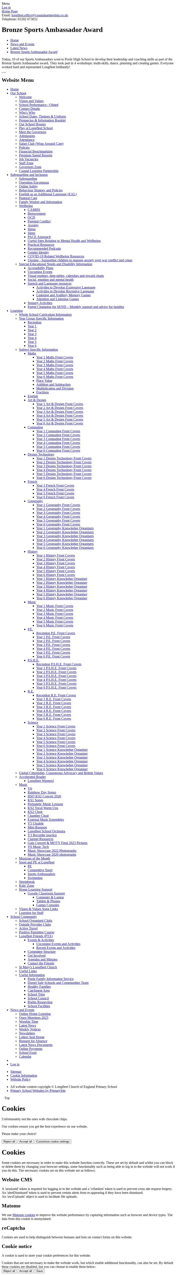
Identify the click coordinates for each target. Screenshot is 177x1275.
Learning (16, 310)
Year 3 (32, 334)
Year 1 (32, 326)
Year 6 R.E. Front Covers (53, 718)
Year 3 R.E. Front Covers (53, 707)
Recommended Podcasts (44, 248)
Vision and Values (31, 101)
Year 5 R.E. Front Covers (53, 714)
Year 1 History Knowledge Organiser (61, 579)
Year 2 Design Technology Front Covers (64, 462)
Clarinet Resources (40, 839)
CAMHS (34, 209)
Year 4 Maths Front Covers (54, 369)
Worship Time (28, 1021)
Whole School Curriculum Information (45, 314)
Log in (6, 7)
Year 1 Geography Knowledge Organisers (65, 528)
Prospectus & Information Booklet (42, 120)
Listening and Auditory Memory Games (63, 295)
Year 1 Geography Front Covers (58, 505)
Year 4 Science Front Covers (55, 738)
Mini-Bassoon (37, 827)
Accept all (25, 1141)
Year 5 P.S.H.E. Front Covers (56, 683)
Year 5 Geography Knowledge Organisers (65, 544)
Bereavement (37, 213)
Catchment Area (39, 990)
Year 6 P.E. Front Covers (53, 656)
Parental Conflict (39, 221)
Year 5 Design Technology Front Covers (64, 474)
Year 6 (32, 345)
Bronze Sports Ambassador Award (33, 52)
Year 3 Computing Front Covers (58, 439)
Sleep (31, 233)
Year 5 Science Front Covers (55, 742)
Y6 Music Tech (38, 847)
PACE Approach (39, 237)
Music (32, 602)
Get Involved (37, 955)
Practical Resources (41, 244)
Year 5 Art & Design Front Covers (59, 419)
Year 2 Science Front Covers (55, 730)
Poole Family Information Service (51, 979)
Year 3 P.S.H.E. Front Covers (56, 676)
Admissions (27, 136)
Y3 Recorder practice (42, 835)
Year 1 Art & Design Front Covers (59, 404)
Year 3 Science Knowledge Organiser (62, 757)
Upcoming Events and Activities (58, 944)
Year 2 (32, 330)
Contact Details (29, 108)
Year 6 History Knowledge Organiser (61, 598)
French (32, 481)
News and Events (22, 44)
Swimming (35, 878)
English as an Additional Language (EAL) (48, 194)
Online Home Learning (35, 1014)
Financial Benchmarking (35, 151)
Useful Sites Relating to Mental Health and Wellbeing (64, 241)
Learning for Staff (31, 913)
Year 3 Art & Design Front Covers (59, 411)
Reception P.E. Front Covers (55, 633)
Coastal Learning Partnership (38, 171)
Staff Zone (26, 163)
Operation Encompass (34, 182)
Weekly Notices (30, 1029)
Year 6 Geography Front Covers (58, 524)
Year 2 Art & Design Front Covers (59, 408)
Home (14, 40)
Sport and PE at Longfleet (36, 862)
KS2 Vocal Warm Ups (43, 808)
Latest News (18, 48)
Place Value (44, 380)
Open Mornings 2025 (33, 1017)
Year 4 (32, 338)
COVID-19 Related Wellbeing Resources (56, 256)
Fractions (42, 392)
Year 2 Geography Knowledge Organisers (65, 532)
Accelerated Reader (32, 777)
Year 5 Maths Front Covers (54, 373)
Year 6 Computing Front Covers (58, 450)
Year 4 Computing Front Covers (58, 443)
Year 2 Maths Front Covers (54, 361)
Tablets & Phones (48, 901)
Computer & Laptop (50, 897)
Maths (32, 353)
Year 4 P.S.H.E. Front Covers (56, 680)
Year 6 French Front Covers (55, 497)
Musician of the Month (34, 858)
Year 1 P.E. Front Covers (53, 637)
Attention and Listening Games (57, 299)
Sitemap (15, 1071)
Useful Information (32, 975)
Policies (24, 147)
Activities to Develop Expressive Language (65, 287)
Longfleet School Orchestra (46, 831)
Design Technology (41, 454)
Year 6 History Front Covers (55, 575)
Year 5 (32, 342)
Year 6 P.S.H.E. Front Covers (56, 687)
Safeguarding (28, 178)
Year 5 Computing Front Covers (58, 446)
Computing (35, 427)
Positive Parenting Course (36, 932)
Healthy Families (39, 986)
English (33, 396)
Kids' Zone (26, 885)
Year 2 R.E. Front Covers (53, 703)
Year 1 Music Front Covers (54, 606)
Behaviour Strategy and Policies (41, 190)
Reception (34, 322)
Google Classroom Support (46, 893)
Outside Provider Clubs (35, 924)
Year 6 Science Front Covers (55, 746)
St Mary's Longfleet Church (38, 967)
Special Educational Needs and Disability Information (55, 264)
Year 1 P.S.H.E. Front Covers (56, 668)
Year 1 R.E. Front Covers (53, 699)
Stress (32, 229)
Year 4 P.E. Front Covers (53, 648)
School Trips (36, 994)
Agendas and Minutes (42, 959)
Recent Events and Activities (55, 948)
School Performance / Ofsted (38, 105)
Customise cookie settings (53, 1141)
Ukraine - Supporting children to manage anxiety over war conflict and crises (80, 260)
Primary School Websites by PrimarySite (38, 1090)
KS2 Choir (35, 812)
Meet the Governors (32, 132)
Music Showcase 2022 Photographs (52, 850)
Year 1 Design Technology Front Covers (64, 458)
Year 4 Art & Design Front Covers (59, 415)
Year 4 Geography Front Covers (58, 516)
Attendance (27, 140)
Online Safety (28, 186)
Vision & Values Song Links (38, 909)
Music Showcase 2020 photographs (52, 854)
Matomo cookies (24, 1215)
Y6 (30, 788)
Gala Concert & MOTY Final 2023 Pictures (57, 843)
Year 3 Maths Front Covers (54, 365)
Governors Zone (30, 167)
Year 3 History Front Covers (55, 563)
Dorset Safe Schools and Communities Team (58, 983)
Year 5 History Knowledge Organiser (61, 594)
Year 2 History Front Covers (55, 559)
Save (39, 1271)
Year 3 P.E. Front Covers (53, 645)
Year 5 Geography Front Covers (58, 520)
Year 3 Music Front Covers (54, 613)
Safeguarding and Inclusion (29, 175)
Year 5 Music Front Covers (54, 621)
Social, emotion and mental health (51, 279)
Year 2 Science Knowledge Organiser (62, 753)
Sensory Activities (40, 303)
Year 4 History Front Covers (55, 567)
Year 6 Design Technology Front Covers (64, 478)
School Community (23, 916)
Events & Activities (41, 940)
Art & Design (37, 400)
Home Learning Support (35, 889)
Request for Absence (33, 1041)
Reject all (9, 1141)
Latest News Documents (35, 1045)
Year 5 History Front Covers (55, 571)
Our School (18, 93)
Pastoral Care (28, 198)
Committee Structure (42, 951)
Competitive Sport (40, 870)
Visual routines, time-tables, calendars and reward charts (66, 276)
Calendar (25, 1056)
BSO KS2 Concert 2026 (44, 796)
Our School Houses (32, 124)
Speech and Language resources (49, 283)
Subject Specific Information (38, 349)
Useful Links (28, 971)
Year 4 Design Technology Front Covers (64, 470)
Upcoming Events (40, 272)
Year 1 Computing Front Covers (58, 431)
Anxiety (33, 225)
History (33, 551)
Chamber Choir (38, 815)
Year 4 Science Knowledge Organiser (62, 761)
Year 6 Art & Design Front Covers (59, 423)
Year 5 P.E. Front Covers (53, 652)
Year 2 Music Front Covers (54, 610)
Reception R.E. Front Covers (56, 695)
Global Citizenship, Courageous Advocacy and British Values (61, 773)
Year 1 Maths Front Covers (54, 357)
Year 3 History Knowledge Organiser (61, 586)
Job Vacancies (28, 159)
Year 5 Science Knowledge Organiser (62, 765)
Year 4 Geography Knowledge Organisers (65, 540)
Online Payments (30, 1049)
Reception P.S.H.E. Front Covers (58, 664)
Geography (35, 501)
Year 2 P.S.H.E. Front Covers (56, 672)
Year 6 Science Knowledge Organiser (62, 769)
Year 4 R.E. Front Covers (53, 711)
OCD (31, 217)
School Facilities (39, 1006)
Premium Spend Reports (35, 155)
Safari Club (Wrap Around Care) (41, 143)
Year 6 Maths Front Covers (54, 377)
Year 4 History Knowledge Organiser (61, 590)
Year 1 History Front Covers (55, 555)
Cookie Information (23, 1075)
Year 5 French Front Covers (55, 493)
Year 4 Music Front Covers (54, 617)
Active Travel (28, 928)
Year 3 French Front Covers (55, 485)
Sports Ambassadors (41, 874)
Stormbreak (27, 882)
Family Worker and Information (40, 202)
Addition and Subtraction (53, 384)
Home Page (10, 11)
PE (30, 866)
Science (33, 722)
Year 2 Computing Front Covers (58, 435)
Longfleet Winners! (41, 781)
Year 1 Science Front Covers (55, 726)
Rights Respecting (40, 1002)
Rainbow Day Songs (42, 792)
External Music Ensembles (46, 819)
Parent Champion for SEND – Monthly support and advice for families (76, 307)
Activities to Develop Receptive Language (65, 291)
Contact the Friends (41, 963)
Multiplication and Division (55, 388)
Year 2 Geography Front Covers (58, 509)
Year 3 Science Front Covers (55, 734)
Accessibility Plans (40, 268)
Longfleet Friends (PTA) (36, 936)
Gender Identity (38, 252)
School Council (38, 998)
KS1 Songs (35, 800)
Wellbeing (26, 206)
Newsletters (27, 1033)
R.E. (31, 691)
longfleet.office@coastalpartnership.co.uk (39, 15)
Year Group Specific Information (41, 318)
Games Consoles (47, 905)
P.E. (30, 629)
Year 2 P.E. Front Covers (53, 641)
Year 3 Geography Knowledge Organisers (65, 536)
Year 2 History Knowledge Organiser (61, 582)
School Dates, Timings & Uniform (42, 116)
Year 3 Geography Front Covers (58, 512)
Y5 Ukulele (36, 823)
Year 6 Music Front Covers (54, 625)
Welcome (25, 97)
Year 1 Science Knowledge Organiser (62, 749)
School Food (27, 1052)
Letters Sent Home (31, 1037)
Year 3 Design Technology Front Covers (64, 466)
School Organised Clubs (35, 920)
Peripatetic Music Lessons (45, 804)
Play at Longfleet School (36, 128)
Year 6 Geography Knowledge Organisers (65, 547)
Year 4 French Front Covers (55, 489)
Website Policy (20, 1079)
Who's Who (27, 112)
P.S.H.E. (33, 660)
